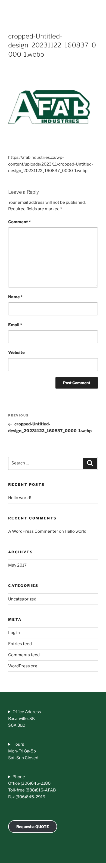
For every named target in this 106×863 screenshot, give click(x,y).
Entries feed (20, 643)
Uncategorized (22, 599)
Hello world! (19, 497)
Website (16, 352)
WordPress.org (22, 666)
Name (15, 297)
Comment (19, 221)
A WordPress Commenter (33, 531)
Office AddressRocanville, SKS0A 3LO (24, 718)
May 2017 (17, 565)
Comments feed (24, 654)
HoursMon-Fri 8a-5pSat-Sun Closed (23, 751)
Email (15, 324)
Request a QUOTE (32, 826)
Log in (14, 632)
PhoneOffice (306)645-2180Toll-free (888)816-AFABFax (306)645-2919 (32, 787)
